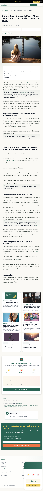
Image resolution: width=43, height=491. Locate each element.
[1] (8, 121)
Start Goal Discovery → (33, 485)
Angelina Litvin (8, 63)
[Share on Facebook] (3, 33)
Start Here (3, 459)
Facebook (2, 481)
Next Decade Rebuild (4, 475)
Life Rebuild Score (3, 462)
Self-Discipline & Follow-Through (6, 471)
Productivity (5, 300)
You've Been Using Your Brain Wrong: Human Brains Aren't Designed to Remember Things (30, 326)
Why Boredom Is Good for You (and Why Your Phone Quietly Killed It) (31, 307)
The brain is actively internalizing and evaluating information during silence (18, 71)
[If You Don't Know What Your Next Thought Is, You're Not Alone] (11, 337)
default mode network (10, 160)
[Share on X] (8, 33)
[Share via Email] (10, 33)
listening (6, 234)
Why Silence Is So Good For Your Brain (14, 401)
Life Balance (3, 465)
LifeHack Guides (3, 460)
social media (24, 92)
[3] (36, 225)
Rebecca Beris (13, 413)
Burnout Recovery (3, 469)
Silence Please (19, 403)
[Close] (41, 1)
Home (2, 10)
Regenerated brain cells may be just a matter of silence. (14, 69)
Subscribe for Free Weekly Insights (21, 445)
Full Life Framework (4, 463)
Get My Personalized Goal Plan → (21, 389)
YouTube (15, 481)
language (17, 259)
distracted (12, 172)
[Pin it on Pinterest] (5, 33)
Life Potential (26, 304)
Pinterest (10, 481)
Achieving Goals (3, 466)
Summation (6, 77)
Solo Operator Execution (5, 476)
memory (15, 126)
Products (24, 459)
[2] (16, 183)
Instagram (6, 481)
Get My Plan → (36, 1)
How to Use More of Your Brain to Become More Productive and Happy (11, 326)
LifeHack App (24, 460)
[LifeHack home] (4, 5)
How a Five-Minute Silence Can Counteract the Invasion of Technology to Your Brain (30, 346)
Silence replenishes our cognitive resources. (12, 75)
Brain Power (6, 10)
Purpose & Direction (4, 472)
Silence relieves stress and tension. (11, 73)
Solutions (3, 468)
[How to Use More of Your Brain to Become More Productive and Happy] (11, 317)
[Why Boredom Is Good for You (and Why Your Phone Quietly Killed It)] (32, 297)
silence (28, 82)
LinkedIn (18, 481)
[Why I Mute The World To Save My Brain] (11, 295)
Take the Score (33, 4)
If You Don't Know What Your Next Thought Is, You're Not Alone (11, 345)
